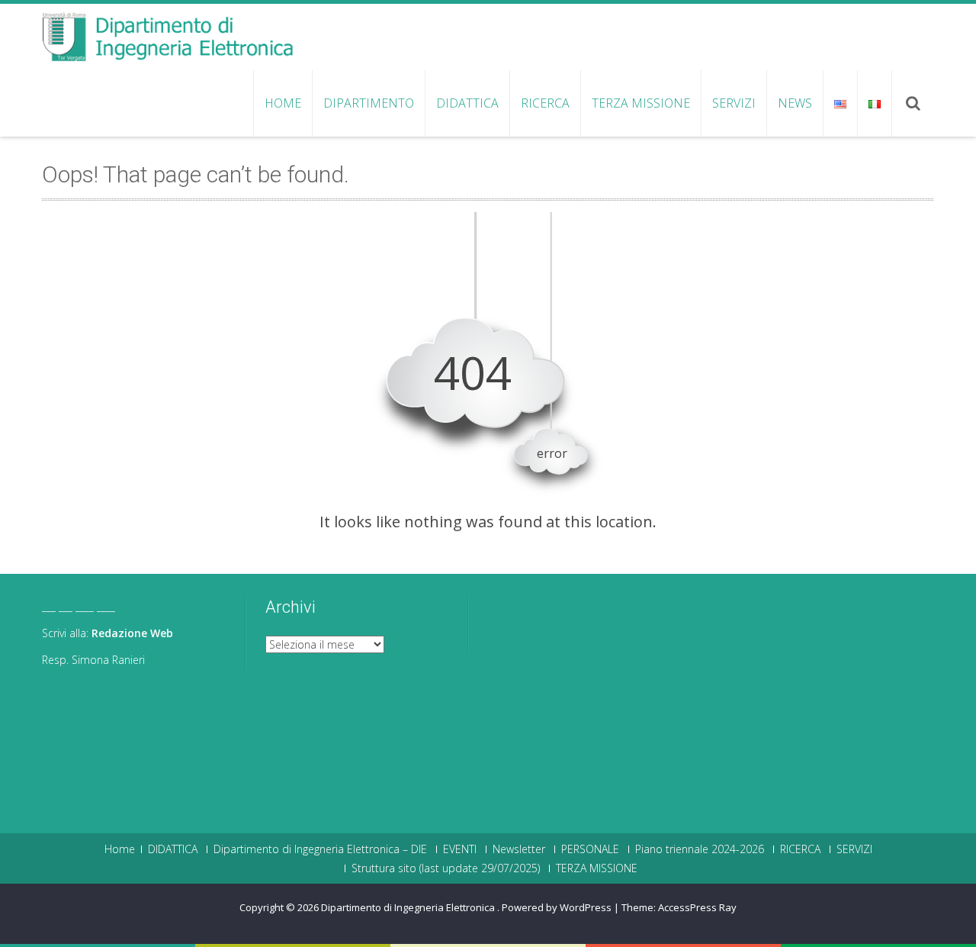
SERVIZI (734, 103)
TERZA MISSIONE (641, 103)
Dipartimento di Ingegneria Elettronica (409, 907)
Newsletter (519, 849)
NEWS (795, 103)
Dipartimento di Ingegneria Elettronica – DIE (320, 849)
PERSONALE (590, 849)
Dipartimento (368, 103)
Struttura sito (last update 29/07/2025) (446, 868)
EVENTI (460, 849)
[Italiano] (874, 103)
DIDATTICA (467, 103)
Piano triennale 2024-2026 (699, 849)
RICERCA (545, 103)
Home (283, 103)
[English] (840, 103)
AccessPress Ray (697, 907)
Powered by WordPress (557, 907)
